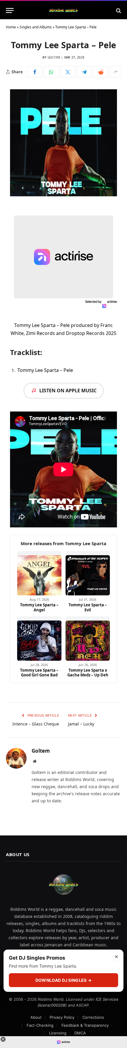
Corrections (93, 1017)
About (36, 1017)
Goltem (54, 57)
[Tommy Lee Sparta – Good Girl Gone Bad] (39, 638)
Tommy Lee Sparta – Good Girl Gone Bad (39, 673)
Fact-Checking (40, 1025)
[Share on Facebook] (34, 72)
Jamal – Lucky (81, 724)
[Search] (118, 10)
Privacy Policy (62, 1017)
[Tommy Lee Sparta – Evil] (88, 573)
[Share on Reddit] (100, 72)
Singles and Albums (35, 27)
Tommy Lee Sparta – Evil (88, 607)
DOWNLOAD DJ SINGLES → (63, 980)
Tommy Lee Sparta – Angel (39, 607)
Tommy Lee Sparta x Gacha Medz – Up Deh (87, 673)
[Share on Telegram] (84, 72)
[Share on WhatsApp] (51, 72)
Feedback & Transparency (85, 1025)
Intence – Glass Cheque (35, 724)
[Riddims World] (63, 10)
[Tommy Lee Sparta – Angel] (39, 573)
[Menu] (10, 10)
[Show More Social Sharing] (115, 72)
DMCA (80, 1033)
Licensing (57, 1033)
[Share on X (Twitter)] (67, 72)
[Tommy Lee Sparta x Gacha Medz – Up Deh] (88, 638)
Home (11, 27)
